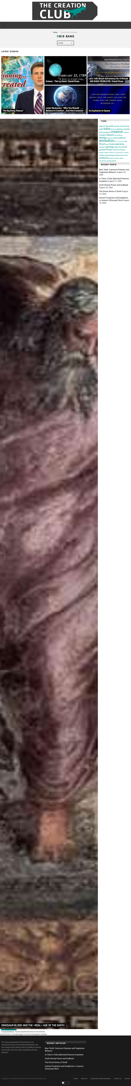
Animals (117, 126)
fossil (107, 144)
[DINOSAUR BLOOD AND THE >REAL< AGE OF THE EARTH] (49, 574)
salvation (124, 155)
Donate (127, 1078)
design (103, 137)
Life (115, 152)
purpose (117, 155)
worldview (102, 161)
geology (110, 146)
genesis (120, 144)
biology (120, 129)
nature (126, 152)
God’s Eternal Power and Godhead (113, 185)
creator (102, 135)
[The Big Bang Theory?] (22, 85)
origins (102, 155)
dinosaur (110, 138)
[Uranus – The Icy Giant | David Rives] (65, 70)
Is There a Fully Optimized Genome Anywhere (64, 1055)
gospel (102, 149)
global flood (118, 147)
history (109, 149)
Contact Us (118, 1078)
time (121, 158)
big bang (114, 129)
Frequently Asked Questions (100, 1078)
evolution (106, 140)
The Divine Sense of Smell (110, 191)
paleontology (109, 155)
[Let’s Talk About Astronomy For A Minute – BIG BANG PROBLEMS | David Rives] (108, 70)
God (125, 147)
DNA (115, 138)
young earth (111, 161)
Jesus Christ (108, 152)
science (103, 157)
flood (102, 144)
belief (101, 129)
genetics (102, 147)
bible (107, 129)
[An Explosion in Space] (108, 100)
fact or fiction (119, 141)
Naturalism (120, 152)
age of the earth (106, 126)
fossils (112, 144)
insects (115, 150)
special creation (114, 158)
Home (76, 1078)
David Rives (118, 135)
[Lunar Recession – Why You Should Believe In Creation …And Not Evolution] (65, 100)
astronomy (124, 126)
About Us (84, 1078)
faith (125, 141)
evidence (121, 138)
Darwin (110, 135)
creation (117, 132)
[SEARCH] (128, 25)
